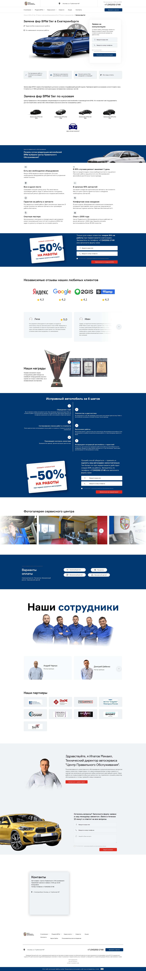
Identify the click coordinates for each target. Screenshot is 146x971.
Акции (70, 10)
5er (34, 15)
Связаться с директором (76, 782)
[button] (119, 326)
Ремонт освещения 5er (67, 15)
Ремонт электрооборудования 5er (47, 15)
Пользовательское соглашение (71, 938)
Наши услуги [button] (51, 10)
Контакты (79, 10)
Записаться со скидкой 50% (104, 262)
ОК (102, 969)
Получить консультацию (104, 55)
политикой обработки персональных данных (105, 51)
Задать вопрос (108, 849)
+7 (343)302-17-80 (113, 5)
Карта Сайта (54, 938)
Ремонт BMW (28, 15)
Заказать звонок (113, 10)
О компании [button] (27, 10)
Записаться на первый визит (109, 492)
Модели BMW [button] (39, 10)
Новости (61, 10)
